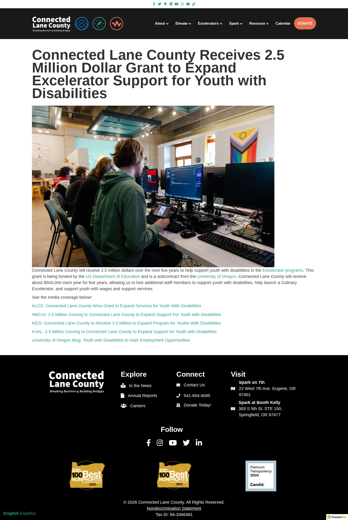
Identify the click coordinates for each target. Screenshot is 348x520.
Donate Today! (197, 405)
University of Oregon (216, 276)
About (160, 23)
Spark (234, 23)
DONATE (305, 23)
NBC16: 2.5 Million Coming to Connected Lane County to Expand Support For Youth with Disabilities (126, 314)
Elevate (181, 23)
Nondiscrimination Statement (174, 508)
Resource (257, 23)
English (11, 513)
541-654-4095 (197, 395)
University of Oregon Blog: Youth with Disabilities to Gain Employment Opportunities (111, 340)
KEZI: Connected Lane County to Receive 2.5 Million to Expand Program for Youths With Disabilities (126, 323)
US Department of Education (113, 276)
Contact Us (194, 385)
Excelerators (208, 23)
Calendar (283, 23)
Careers (137, 405)
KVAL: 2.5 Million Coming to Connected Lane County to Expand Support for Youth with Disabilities (124, 331)
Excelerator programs (283, 270)
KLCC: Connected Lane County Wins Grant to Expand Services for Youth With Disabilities (116, 305)
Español (28, 513)
